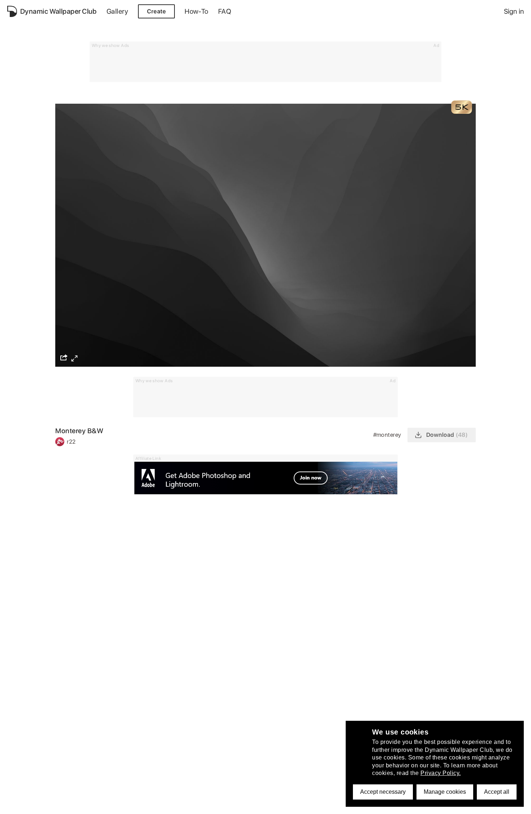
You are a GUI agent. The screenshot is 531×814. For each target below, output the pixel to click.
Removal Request (148, 804)
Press (211, 804)
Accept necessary (383, 792)
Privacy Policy (49, 804)
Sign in (514, 11)
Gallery (117, 11)
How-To (196, 11)
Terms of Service (96, 804)
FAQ (224, 11)
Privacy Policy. (440, 773)
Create (156, 11)
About (15, 804)
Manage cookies (445, 792)
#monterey (388, 434)
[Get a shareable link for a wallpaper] (64, 357)
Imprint (187, 804)
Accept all (496, 792)
